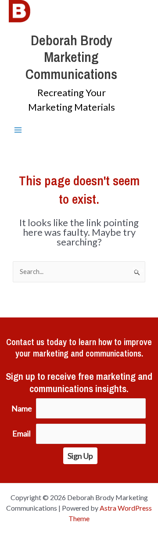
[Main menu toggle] (18, 130)
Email (21, 433)
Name (21, 408)
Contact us (25, 342)
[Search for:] (80, 271)
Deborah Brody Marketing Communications (71, 57)
